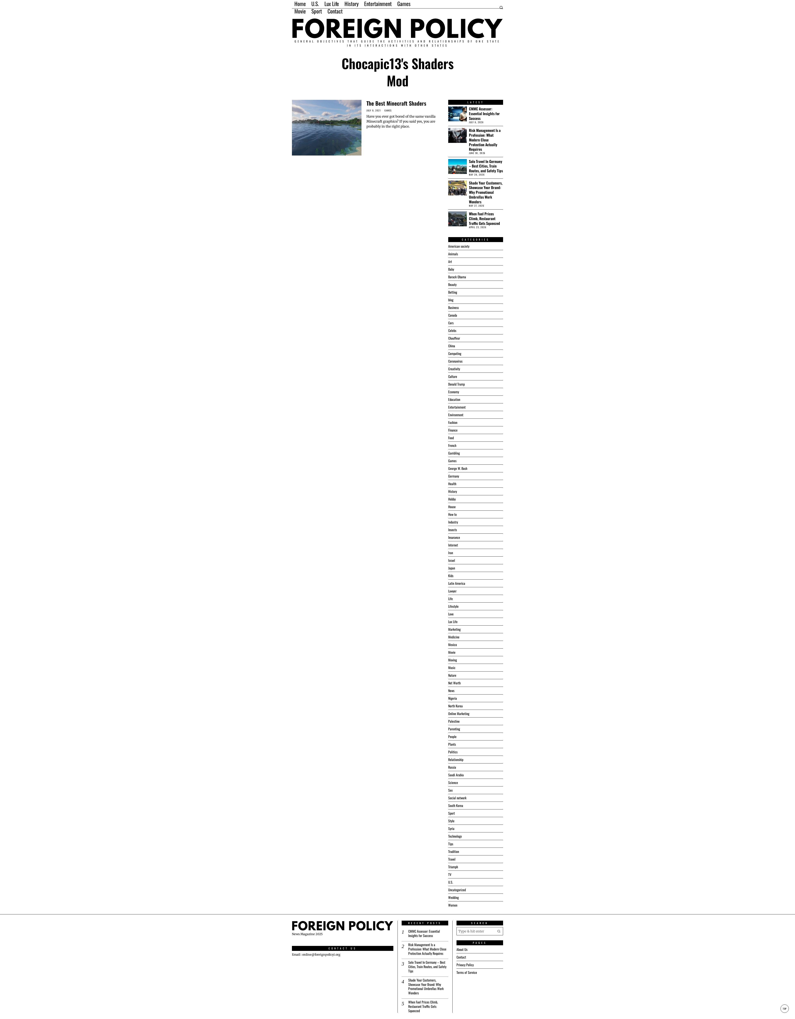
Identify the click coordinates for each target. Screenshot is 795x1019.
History (452, 491)
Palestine (454, 721)
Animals (453, 253)
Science (453, 782)
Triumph (453, 866)
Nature (452, 675)
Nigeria (452, 698)
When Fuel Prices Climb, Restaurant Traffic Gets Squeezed (484, 218)
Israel (451, 560)
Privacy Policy (465, 964)
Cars (451, 322)
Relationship (455, 759)
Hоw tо (452, 514)
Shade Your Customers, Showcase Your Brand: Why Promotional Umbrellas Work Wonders (485, 192)
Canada (452, 315)
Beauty (452, 284)
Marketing (454, 629)
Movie (451, 652)
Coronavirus (455, 361)
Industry (453, 522)
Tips (450, 843)
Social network (457, 797)
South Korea (455, 805)
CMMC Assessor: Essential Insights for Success (484, 113)
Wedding (453, 897)
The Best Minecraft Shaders (396, 103)
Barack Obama (457, 276)
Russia (452, 767)
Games (388, 110)
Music (451, 667)
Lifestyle (453, 606)
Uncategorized (457, 889)
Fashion (452, 422)
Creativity (454, 368)
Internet (453, 545)
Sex (450, 790)
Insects (452, 529)
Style (451, 820)
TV (449, 874)
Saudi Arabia (456, 774)
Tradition (453, 851)
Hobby (452, 499)
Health (452, 483)
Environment (455, 414)
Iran (450, 552)
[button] (499, 931)
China (451, 345)
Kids (450, 575)
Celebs (452, 330)
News (451, 690)
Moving (452, 659)
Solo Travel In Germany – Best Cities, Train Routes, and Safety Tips (486, 166)
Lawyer (452, 590)
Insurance (454, 537)
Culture (452, 376)
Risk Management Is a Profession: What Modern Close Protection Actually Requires (485, 140)
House (452, 506)
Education (454, 399)
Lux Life (453, 621)
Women (452, 905)
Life (450, 598)
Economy (453, 391)
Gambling (454, 453)
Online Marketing (458, 713)
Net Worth (454, 682)
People (452, 736)
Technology (455, 836)
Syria (451, 828)
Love (451, 613)
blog (450, 299)
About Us (462, 949)
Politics (453, 751)
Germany (453, 476)
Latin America (456, 583)
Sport (451, 813)
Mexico (452, 644)
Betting (452, 292)
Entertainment (457, 407)
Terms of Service (467, 972)
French (452, 445)
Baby (451, 269)
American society (458, 246)
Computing (454, 353)
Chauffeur (454, 338)
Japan (451, 568)
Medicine (453, 636)
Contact (461, 957)
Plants (452, 744)
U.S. (450, 882)
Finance (453, 430)
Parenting (454, 728)
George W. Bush (457, 468)
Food (451, 437)
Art (450, 261)
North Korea (455, 705)
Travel (451, 859)
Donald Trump (456, 384)
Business (453, 307)
